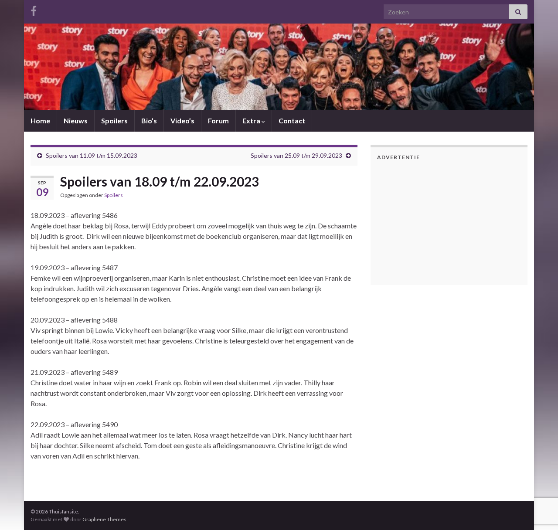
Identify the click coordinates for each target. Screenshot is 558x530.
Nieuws (76, 120)
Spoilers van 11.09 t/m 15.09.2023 (91, 155)
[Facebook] (34, 9)
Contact (292, 120)
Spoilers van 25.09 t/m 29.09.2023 (296, 155)
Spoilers (114, 120)
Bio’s (149, 120)
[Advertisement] (431, 221)
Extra (252, 120)
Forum (218, 120)
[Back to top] (538, 478)
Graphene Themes (104, 519)
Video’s (182, 120)
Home (40, 120)
